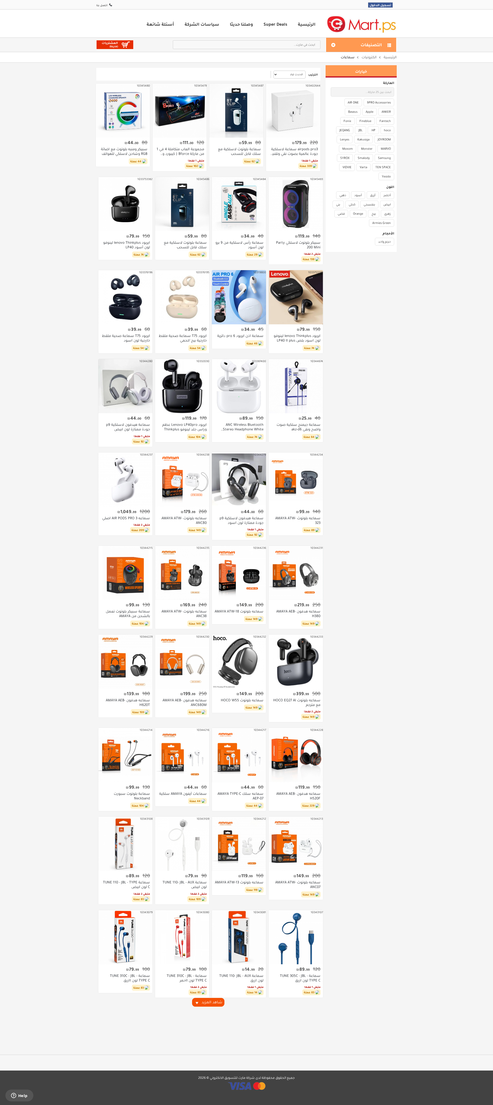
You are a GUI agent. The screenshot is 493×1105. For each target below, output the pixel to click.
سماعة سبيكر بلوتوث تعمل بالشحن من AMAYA (128, 613)
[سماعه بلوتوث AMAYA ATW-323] (296, 479)
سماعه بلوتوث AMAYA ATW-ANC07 (297, 884)
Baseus (352, 111)
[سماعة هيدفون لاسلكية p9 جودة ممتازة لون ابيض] (125, 386)
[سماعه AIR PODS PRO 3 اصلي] (125, 479)
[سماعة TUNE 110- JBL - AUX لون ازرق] (239, 937)
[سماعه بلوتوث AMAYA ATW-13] (239, 844)
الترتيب (313, 74)
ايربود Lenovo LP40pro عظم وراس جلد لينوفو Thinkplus (184, 427)
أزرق (372, 195)
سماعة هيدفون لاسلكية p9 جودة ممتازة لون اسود (241, 520)
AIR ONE (353, 102)
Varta (363, 167)
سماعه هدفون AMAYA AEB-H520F (298, 796)
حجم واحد (384, 241)
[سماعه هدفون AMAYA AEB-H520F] (296, 755)
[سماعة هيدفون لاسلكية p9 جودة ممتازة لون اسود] (239, 479)
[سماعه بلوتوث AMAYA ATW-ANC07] (296, 844)
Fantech (385, 121)
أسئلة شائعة (160, 24)
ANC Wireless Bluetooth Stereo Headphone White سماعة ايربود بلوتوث (243, 427)
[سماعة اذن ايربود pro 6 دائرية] (239, 297)
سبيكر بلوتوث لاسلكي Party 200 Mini (298, 245)
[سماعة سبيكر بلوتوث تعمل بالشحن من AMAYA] (125, 573)
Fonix (347, 121)
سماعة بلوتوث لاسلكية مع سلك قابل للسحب (239, 151)
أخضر (387, 195)
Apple (369, 111)
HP (373, 130)
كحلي (352, 204)
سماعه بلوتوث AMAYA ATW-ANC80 (184, 520)
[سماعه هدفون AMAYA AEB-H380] (296, 573)
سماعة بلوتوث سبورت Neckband (132, 796)
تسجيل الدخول (380, 5)
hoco (387, 130)
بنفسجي (369, 204)
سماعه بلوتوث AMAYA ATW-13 (239, 882)
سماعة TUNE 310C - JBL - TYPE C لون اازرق (130, 978)
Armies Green (381, 223)
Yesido (386, 176)
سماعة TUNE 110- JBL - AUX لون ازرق (241, 978)
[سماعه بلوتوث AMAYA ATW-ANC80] (182, 479)
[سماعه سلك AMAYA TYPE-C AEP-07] (239, 755)
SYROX (344, 158)
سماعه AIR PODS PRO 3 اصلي (126, 518)
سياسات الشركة (202, 24)
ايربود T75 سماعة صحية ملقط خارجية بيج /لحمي (183, 338)
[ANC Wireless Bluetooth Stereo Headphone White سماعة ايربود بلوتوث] (239, 386)
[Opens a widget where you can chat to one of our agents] (19, 1096)
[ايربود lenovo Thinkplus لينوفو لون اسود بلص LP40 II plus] (296, 297)
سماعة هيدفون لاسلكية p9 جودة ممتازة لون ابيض (128, 427)
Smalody (364, 158)
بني (338, 204)
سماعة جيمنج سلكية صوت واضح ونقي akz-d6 (298, 427)
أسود (358, 195)
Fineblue (365, 121)
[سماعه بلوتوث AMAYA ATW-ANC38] (182, 573)
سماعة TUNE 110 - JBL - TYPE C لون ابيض (126, 884)
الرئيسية (307, 24)
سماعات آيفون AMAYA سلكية (183, 793)
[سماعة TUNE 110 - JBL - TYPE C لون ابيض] (125, 844)
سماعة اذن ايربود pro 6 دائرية (240, 336)
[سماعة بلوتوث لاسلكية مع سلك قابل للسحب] (236, 110)
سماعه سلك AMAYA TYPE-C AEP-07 (240, 796)
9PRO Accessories (379, 102)
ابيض (387, 204)
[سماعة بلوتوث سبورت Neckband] (125, 755)
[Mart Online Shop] (361, 24)
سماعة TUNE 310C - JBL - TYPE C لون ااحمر (187, 978)
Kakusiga (363, 139)
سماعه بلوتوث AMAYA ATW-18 (239, 611)
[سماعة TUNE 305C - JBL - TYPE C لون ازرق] (296, 937)
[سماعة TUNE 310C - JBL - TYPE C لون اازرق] (125, 937)
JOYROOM (384, 139)
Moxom (347, 148)
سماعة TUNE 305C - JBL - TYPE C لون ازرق (300, 978)
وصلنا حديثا (241, 24)
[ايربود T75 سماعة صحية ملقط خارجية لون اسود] (125, 297)
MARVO (386, 148)
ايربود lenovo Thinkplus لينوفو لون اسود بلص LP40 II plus (297, 338)
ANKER (386, 111)
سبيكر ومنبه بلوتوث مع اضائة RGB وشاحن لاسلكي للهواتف (124, 151)
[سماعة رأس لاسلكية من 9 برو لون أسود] (239, 204)
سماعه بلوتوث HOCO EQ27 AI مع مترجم (296, 702)
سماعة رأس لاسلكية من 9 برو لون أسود (239, 245)
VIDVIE (347, 167)
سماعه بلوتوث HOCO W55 (242, 700)
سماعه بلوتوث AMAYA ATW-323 (297, 520)
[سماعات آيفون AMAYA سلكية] (182, 755)
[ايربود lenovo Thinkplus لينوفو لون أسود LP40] (125, 204)
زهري (387, 213)
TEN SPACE (383, 167)
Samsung (384, 158)
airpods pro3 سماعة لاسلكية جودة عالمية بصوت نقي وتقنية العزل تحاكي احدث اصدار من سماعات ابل (294, 151)
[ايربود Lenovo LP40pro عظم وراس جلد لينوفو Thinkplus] (182, 386)
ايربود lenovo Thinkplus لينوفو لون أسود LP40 (126, 245)
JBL (360, 130)
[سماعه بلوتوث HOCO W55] (239, 662)
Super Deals (275, 24)
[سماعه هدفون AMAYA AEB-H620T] (125, 662)
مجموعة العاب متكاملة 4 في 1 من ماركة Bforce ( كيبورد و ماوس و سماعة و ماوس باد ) (180, 151)
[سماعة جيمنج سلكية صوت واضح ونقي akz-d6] (296, 386)
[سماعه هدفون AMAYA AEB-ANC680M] (182, 662)
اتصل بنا (101, 5)
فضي (341, 213)
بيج (374, 213)
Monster (367, 148)
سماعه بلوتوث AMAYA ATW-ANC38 (184, 613)
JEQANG (344, 130)
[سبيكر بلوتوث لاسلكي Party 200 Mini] (296, 204)
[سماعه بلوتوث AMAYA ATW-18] (239, 573)
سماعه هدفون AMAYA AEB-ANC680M (185, 702)
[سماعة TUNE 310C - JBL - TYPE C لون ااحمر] (182, 937)
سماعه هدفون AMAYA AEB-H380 (298, 613)
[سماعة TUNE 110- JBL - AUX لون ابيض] (182, 844)
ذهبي (342, 195)
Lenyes (344, 139)
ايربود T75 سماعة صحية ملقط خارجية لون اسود (126, 338)
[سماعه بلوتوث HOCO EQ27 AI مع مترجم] (296, 662)
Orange (358, 213)
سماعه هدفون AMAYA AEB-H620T (128, 702)
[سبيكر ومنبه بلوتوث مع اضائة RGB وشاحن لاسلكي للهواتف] (123, 110)
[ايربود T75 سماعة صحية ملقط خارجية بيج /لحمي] (182, 297)
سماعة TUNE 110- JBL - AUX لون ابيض (185, 884)
